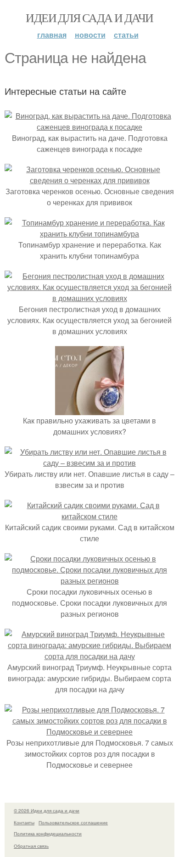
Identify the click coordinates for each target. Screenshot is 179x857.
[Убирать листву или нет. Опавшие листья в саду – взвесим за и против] (89, 462)
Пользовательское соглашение (73, 822)
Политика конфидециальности (48, 833)
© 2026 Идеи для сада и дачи (46, 810)
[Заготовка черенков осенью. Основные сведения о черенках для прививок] (89, 180)
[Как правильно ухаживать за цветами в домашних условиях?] (89, 409)
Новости (90, 34)
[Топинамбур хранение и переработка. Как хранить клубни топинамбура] (89, 233)
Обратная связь (31, 846)
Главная (52, 34)
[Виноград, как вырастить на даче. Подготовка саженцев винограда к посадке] (89, 127)
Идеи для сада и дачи (89, 17)
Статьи (126, 34)
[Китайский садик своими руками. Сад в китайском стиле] (89, 516)
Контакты (24, 822)
